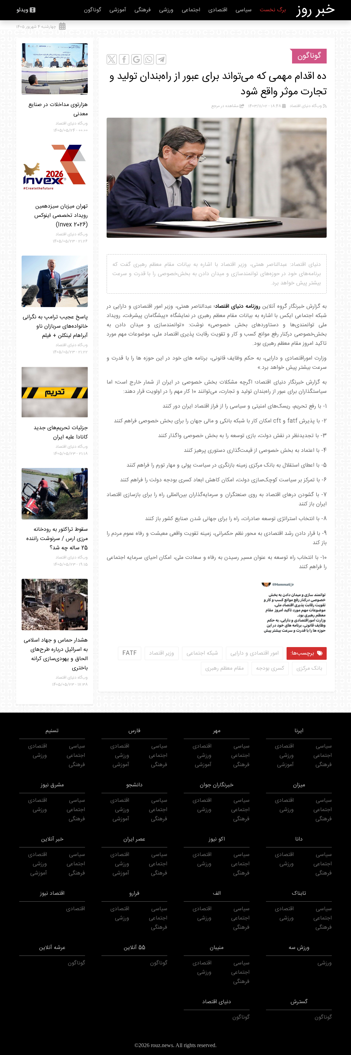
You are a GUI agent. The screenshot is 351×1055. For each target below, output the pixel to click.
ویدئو (22, 10)
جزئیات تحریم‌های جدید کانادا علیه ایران (61, 432)
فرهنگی (142, 10)
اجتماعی (191, 10)
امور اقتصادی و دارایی (254, 653)
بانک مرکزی (309, 668)
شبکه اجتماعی (202, 653)
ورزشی (166, 10)
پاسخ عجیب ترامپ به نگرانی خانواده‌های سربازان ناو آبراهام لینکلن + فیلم (55, 326)
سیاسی (243, 10)
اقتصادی (217, 10)
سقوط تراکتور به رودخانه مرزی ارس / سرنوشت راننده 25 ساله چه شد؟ (57, 539)
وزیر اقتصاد (161, 653)
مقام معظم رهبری (224, 668)
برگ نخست (273, 10)
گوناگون (92, 10)
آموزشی (117, 10)
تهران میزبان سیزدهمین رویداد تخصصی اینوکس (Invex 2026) (61, 216)
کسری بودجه (270, 668)
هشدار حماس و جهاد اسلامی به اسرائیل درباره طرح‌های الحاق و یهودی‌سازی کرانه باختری (56, 654)
